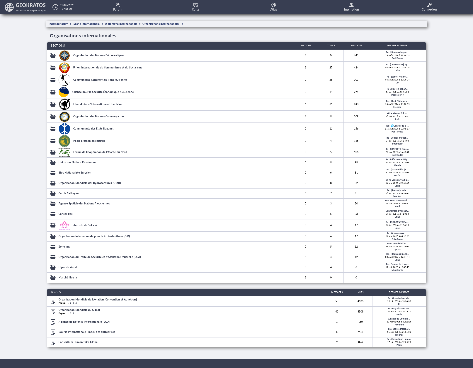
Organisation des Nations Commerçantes (98, 116)
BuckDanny (397, 58)
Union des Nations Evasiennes (77, 162)
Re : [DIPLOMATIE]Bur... (397, 222)
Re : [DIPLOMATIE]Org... (397, 64)
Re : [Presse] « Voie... (397, 190)
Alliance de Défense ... (399, 319)
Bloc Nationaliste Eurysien (75, 172)
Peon (399, 345)
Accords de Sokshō (85, 225)
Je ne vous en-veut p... (397, 180)
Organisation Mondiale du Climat (79, 310)
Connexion (429, 9)
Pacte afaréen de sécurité (89, 141)
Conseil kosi (66, 214)
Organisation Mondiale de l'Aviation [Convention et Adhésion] (98, 299)
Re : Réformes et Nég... (397, 159)
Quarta (397, 249)
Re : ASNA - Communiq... (397, 200)
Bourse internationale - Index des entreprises (87, 332)
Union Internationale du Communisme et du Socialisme (107, 67)
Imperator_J (397, 95)
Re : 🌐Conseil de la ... (397, 126)
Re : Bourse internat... (399, 329)
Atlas (273, 9)
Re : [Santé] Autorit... (397, 77)
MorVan (397, 196)
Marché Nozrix (68, 277)
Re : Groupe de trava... (397, 264)
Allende (397, 165)
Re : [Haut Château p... (397, 101)
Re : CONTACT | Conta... (397, 149)
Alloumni (399, 325)
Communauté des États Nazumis (93, 128)
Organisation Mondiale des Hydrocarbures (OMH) (90, 183)
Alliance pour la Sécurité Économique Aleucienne (103, 92)
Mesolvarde (397, 270)
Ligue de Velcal (68, 267)
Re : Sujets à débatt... (397, 89)
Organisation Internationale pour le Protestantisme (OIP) (94, 236)
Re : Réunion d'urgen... (397, 52)
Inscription (351, 9)
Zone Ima (64, 246)
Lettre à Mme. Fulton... (397, 113)
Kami (397, 206)
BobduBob (397, 144)
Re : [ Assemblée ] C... (397, 170)
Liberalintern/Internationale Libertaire (97, 104)
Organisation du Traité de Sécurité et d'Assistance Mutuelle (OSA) (100, 257)
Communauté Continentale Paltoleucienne (100, 79)
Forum (117, 9)
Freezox (397, 107)
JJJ (397, 83)
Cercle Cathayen (69, 193)
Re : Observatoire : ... (397, 233)
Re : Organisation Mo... (399, 298)
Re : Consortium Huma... (399, 339)
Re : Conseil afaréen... (397, 138)
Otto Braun (397, 239)
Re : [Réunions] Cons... (397, 254)
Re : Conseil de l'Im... (397, 244)
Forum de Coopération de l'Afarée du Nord (100, 152)
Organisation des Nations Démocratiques (98, 55)
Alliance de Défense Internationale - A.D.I (84, 321)
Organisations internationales (83, 36)
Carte (195, 9)
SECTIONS (58, 46)
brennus (399, 335)
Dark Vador (397, 155)
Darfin (397, 175)
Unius (397, 70)
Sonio (397, 119)
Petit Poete (397, 132)
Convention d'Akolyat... (397, 211)
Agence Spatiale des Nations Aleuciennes (84, 203)
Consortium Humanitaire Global (78, 342)
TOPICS (56, 292)
